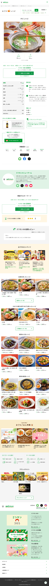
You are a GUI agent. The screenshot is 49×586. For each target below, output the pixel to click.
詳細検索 (43, 9)
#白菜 (4, 65)
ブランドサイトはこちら (16, 126)
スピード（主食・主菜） (35, 12)
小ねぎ (4, 94)
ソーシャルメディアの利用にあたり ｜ (31, 579)
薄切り (30, 87)
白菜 (4, 88)
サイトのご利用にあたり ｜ (10, 579)
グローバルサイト (24, 581)
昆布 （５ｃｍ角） (6, 104)
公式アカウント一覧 (40, 507)
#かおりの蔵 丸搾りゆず (28, 65)
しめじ (4, 101)
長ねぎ (4, 91)
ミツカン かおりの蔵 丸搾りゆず (10, 110)
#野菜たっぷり (18, 65)
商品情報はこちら (15, 124)
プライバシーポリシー (19, 579)
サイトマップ (41, 579)
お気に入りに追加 (25, 73)
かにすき (28, 114)
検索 (36, 10)
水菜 (4, 98)
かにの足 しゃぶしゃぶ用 (8, 85)
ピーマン (28, 12)
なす (24, 12)
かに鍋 (27, 110)
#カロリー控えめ (10, 65)
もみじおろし (5, 113)
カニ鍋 (27, 112)
